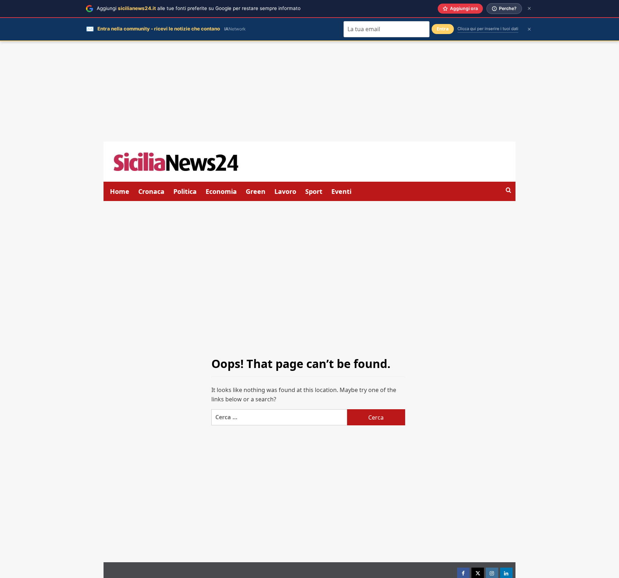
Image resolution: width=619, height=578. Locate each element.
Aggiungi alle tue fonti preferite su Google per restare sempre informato (199, 8)
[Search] (508, 190)
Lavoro (285, 191)
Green (255, 191)
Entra (443, 29)
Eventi (341, 191)
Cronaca (151, 191)
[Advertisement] (309, 91)
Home (119, 191)
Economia (221, 191)
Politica (185, 191)
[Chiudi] (529, 8)
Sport (313, 191)
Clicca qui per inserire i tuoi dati (487, 28)
